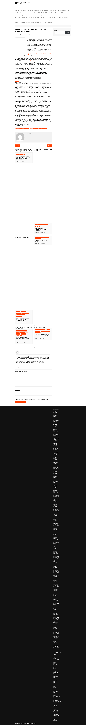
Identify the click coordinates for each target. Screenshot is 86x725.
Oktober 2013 (55, 589)
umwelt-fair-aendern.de (22, 2)
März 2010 (55, 643)
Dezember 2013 (56, 586)
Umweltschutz (40, 128)
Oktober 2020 (55, 482)
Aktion (54, 654)
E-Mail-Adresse (17, 390)
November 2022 (56, 450)
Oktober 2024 (55, 421)
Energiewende (23, 311)
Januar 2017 (55, 539)
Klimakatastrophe (26, 313)
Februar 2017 (55, 538)
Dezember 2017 (56, 525)
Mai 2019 (55, 504)
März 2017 (55, 537)
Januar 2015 (55, 570)
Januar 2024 (55, 433)
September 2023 (56, 438)
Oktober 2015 (55, 558)
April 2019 (55, 505)
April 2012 (55, 612)
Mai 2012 (55, 610)
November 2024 (56, 420)
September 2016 (56, 544)
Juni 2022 (55, 457)
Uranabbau (43, 17)
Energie (54, 671)
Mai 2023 (55, 443)
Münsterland (55, 690)
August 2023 (55, 439)
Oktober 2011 (55, 619)
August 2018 (55, 515)
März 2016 (55, 552)
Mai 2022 (55, 458)
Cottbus (54, 668)
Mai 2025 (55, 412)
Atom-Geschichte (42, 329)
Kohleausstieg (56, 685)
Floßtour (54, 677)
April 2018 (55, 520)
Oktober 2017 (55, 528)
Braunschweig (56, 666)
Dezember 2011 (56, 617)
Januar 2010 (55, 646)
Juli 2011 (55, 623)
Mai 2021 (55, 473)
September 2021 (56, 468)
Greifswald (55, 678)
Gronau (54, 15)
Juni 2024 (55, 426)
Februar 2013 (55, 599)
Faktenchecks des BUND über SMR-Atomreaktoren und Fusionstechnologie (22, 319)
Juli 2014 (55, 577)
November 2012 (56, 603)
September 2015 (56, 560)
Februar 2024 (55, 431)
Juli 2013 (55, 593)
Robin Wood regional (57, 701)
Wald (54, 719)
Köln (54, 686)
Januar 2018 (55, 524)
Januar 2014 (55, 585)
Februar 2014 (55, 584)
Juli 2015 (55, 562)
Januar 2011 (55, 631)
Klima (54, 682)
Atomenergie (22, 154)
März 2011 (55, 628)
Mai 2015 (55, 565)
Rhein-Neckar (55, 700)
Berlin (54, 662)
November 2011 (56, 618)
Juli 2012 (55, 608)
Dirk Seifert (17, 34)
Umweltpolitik (37, 226)
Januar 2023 (55, 448)
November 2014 (56, 572)
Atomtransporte (18, 17)
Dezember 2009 (56, 647)
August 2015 (55, 561)
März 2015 (55, 567)
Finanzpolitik (55, 676)
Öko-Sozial (34, 34)
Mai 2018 (55, 519)
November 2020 (56, 481)
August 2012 (55, 607)
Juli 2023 (55, 440)
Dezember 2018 (56, 510)
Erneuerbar (38, 19)
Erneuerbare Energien (19, 313)
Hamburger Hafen (25, 128)
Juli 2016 (55, 547)
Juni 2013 (55, 594)
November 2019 (56, 496)
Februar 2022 (55, 462)
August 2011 (55, 622)
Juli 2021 (55, 471)
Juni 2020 (55, 487)
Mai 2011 (55, 626)
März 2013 (55, 598)
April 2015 (55, 566)
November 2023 (56, 435)
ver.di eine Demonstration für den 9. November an (31, 60)
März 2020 (55, 491)
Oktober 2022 (55, 452)
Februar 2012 (55, 614)
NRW (22, 332)
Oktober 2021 (55, 467)
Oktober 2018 (55, 513)
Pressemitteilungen (56, 696)
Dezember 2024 (56, 419)
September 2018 (56, 514)
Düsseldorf (55, 669)
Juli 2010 (55, 638)
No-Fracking (55, 691)
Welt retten (55, 720)
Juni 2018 (55, 518)
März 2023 (55, 445)
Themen (54, 709)
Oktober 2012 (55, 604)
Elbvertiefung (18, 128)
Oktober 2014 (55, 574)
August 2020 (55, 485)
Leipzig (54, 687)
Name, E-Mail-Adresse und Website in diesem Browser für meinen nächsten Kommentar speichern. (32, 399)
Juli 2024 (55, 425)
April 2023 (55, 444)
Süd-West (55, 705)
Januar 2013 (55, 600)
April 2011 (55, 627)
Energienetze (55, 672)
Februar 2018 (55, 523)
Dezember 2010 (56, 632)
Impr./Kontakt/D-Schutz (49, 22)
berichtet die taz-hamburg (20, 74)
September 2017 (56, 529)
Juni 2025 (55, 411)
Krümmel (26, 12)
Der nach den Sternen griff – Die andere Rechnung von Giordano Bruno (42, 336)
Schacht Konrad (65, 17)
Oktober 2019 (55, 497)
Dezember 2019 (56, 495)
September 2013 (56, 590)
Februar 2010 (55, 645)
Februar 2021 (55, 477)
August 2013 (55, 591)
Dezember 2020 (56, 480)
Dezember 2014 (56, 571)
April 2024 (55, 429)
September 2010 (56, 636)
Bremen (54, 667)
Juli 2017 (55, 532)
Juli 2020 (55, 486)
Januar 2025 (55, 417)
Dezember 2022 (56, 449)
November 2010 (56, 633)
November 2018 (56, 511)
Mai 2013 (55, 595)
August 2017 (55, 530)
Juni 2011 (55, 624)
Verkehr (54, 718)
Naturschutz (33, 128)
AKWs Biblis (45, 12)
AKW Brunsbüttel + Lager (44, 10)
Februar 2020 (55, 492)
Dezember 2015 (56, 556)
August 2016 (55, 546)
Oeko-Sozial (58, 19)
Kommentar (17, 376)
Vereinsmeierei (56, 716)
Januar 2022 (55, 463)
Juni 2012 (55, 609)
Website (16, 394)
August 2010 (55, 637)
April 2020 (55, 490)
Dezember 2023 (56, 434)
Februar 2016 (55, 553)
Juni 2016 (55, 548)
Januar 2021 (55, 478)
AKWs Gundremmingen (19, 15)
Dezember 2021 (56, 464)
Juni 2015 (55, 563)
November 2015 (56, 557)
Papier (54, 695)
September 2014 (56, 575)
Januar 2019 (55, 509)
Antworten (17, 367)
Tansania (55, 706)
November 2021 (56, 466)
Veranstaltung (55, 714)
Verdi (45, 128)
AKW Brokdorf (17, 10)
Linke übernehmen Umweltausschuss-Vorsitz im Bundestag (41, 229)
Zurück (18, 145)
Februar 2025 (55, 416)
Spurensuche (55, 702)
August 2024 (55, 424)
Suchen (55, 30)
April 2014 (55, 581)
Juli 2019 (55, 501)
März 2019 (55, 506)
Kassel (54, 681)
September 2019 (56, 499)
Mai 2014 (55, 580)
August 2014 (55, 576)
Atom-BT (37, 224)
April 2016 (55, 551)
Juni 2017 (55, 533)
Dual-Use (28, 22)
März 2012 (55, 613)
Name (16, 385)
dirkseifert (18, 161)
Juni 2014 (55, 579)
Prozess (54, 697)
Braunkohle (55, 664)
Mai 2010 (55, 641)
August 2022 (55, 454)
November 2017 (56, 527)
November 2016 (56, 542)
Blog (54, 663)
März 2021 (55, 476)
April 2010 (55, 642)
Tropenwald (55, 710)
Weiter (49, 145)
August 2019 (55, 500)
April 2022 (55, 459)
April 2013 (55, 596)
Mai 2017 (55, 534)
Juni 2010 (55, 640)
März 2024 (55, 430)
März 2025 (55, 415)
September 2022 (56, 453)
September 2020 (56, 483)
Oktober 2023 (55, 436)
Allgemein (30, 34)
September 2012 (56, 605)
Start (54, 704)
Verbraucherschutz (19, 316)
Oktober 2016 (55, 543)
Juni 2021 (55, 472)
